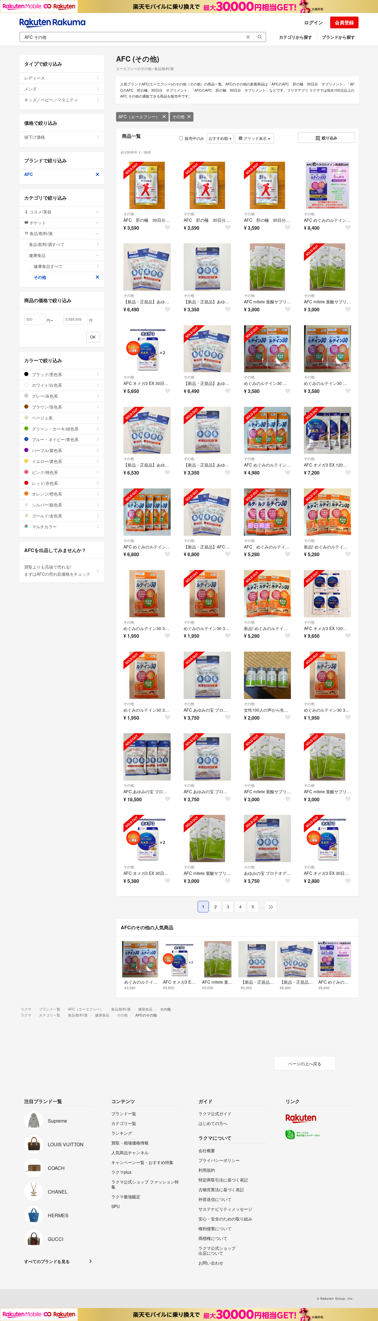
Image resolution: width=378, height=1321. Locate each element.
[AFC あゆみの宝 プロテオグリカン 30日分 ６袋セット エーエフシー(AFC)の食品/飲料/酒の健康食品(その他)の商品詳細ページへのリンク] (147, 757)
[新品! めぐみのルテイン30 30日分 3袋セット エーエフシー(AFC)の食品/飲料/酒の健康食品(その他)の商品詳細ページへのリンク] (327, 512)
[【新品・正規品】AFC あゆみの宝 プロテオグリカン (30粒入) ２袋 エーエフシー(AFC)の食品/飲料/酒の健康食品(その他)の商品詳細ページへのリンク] (207, 512)
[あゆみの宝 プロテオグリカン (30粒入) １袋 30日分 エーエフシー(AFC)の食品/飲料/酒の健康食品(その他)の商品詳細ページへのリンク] (267, 838)
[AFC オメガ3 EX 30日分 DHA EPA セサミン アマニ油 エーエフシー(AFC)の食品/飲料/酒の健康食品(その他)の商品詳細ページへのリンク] (327, 838)
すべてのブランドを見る (47, 1261)
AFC (28, 174)
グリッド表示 (255, 138)
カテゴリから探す (295, 37)
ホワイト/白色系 (46, 385)
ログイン (313, 22)
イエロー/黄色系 (46, 461)
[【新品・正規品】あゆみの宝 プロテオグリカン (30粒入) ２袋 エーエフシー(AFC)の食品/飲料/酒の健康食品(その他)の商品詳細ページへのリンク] (147, 430)
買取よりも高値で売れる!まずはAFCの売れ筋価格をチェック (57, 570)
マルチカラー (44, 527)
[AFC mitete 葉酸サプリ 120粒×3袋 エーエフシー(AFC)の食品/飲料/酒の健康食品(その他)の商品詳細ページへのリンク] (267, 267)
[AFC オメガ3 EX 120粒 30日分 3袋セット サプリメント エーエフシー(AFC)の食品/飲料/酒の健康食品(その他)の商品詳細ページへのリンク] (327, 430)
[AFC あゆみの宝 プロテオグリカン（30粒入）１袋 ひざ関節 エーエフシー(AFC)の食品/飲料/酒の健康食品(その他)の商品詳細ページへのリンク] (207, 675)
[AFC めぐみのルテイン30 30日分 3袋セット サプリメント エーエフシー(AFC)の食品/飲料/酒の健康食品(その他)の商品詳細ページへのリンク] (267, 430)
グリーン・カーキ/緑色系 (55, 429)
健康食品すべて (48, 266)
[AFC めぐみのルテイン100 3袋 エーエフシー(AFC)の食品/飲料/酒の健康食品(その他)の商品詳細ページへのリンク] (327, 185)
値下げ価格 (34, 137)
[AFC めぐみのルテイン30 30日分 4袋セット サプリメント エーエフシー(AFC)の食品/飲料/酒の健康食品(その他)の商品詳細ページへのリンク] (147, 512)
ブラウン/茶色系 (46, 407)
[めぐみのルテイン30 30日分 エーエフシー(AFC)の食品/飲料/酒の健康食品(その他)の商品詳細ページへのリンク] (147, 593)
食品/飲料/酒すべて (46, 244)
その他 (178, 116)
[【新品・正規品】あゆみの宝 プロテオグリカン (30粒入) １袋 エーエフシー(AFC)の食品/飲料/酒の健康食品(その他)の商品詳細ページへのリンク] (207, 430)
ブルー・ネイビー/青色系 (55, 439)
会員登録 (344, 22)
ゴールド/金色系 (46, 516)
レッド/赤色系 (44, 483)
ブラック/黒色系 (46, 374)
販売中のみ (194, 138)
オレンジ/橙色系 (46, 494)
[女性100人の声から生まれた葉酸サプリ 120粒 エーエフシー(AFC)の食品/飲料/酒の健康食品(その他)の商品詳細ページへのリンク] (267, 675)
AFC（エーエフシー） (139, 116)
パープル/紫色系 (46, 450)
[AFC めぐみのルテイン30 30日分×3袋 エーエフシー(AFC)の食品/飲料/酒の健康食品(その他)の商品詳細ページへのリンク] (267, 512)
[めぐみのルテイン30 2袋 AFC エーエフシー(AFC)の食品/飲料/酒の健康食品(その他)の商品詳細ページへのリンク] (267, 349)
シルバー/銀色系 (46, 505)
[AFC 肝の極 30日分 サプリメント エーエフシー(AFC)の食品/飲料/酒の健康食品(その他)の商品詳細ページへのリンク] (147, 185)
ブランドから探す (338, 37)
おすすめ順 (219, 138)
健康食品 (37, 255)
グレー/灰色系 (44, 396)
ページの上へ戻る (304, 1063)
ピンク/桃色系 (44, 472)
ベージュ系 (42, 418)
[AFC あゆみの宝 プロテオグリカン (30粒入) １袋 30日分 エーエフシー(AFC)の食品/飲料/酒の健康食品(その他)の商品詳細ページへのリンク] (207, 757)
